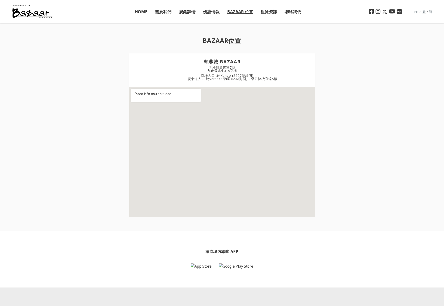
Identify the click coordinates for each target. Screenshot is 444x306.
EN (416, 11)
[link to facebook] (371, 11)
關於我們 (163, 11)
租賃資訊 (269, 11)
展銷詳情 (187, 11)
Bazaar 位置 (240, 11)
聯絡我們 (293, 11)
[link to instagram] (378, 11)
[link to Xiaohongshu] (399, 11)
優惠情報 (211, 11)
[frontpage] (32, 11)
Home (141, 11)
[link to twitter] (384, 11)
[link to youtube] (392, 11)
